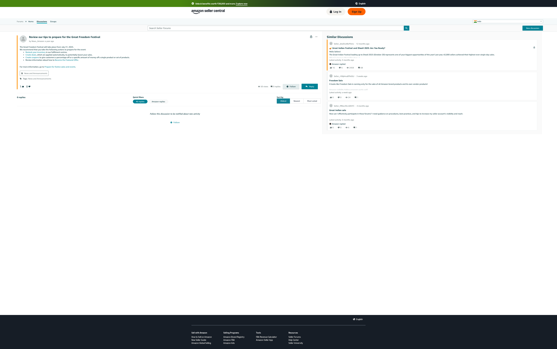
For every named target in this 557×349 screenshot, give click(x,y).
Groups (53, 21)
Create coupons (32, 57)
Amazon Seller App (264, 340)
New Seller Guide (198, 340)
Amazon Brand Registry (233, 337)
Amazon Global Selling (201, 343)
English (359, 319)
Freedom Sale (336, 80)
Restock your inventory (36, 52)
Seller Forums (295, 337)
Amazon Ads (229, 343)
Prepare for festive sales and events (60, 67)
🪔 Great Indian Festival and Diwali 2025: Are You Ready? (357, 48)
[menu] (316, 36)
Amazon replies (158, 101)
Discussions (42, 21)
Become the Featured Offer (66, 60)
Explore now (241, 3)
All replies (140, 101)
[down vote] (29, 86)
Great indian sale (337, 110)
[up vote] (23, 86)
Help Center (294, 340)
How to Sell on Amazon (201, 337)
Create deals (31, 55)
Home (31, 21)
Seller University (296, 343)
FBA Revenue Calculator (266, 337)
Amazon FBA (229, 340)
